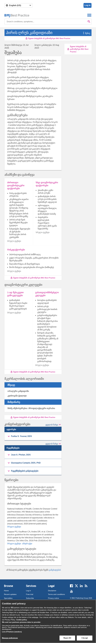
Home (6, 591)
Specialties (8, 598)
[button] (82, 33)
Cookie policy (21, 620)
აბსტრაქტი (27, 544)
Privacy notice (53, 598)
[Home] (16, 15)
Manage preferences (10, 638)
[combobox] (45, 21)
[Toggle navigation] (89, 15)
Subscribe (30, 598)
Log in (87, 5)
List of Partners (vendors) (12, 632)
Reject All (67, 638)
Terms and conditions (56, 594)
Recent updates (10, 594)
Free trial (29, 594)
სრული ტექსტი (14, 527)
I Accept (84, 638)
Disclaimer (52, 591)
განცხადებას (55, 570)
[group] (33, 436)
